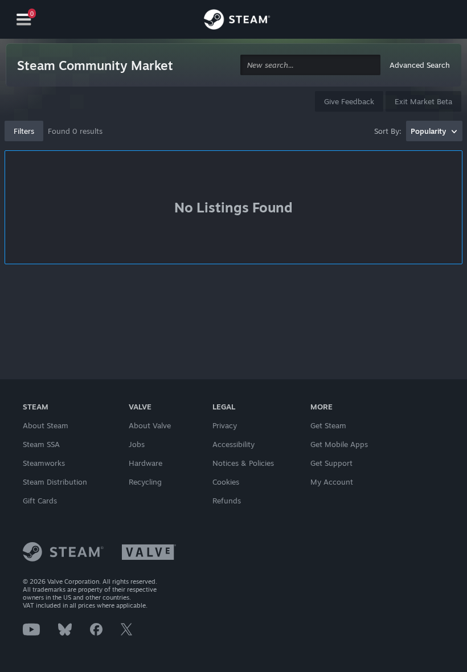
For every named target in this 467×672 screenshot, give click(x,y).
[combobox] (310, 65)
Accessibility (233, 444)
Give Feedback (349, 101)
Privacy (224, 425)
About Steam (45, 425)
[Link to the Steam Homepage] (237, 21)
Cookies (225, 481)
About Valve (150, 425)
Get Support (331, 463)
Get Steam (328, 425)
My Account (331, 481)
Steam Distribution (55, 481)
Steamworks (44, 463)
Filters (24, 131)
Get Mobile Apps (339, 444)
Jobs (137, 444)
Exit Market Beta (423, 101)
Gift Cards (40, 500)
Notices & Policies (243, 463)
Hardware (145, 463)
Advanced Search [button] (420, 64)
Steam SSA (41, 444)
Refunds (226, 500)
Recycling (145, 481)
